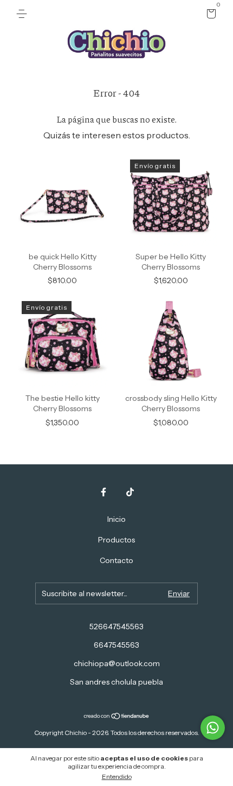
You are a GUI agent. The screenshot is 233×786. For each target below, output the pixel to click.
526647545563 (116, 626)
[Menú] (23, 14)
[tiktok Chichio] (130, 492)
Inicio (116, 519)
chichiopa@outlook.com (117, 663)
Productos (116, 540)
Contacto (116, 560)
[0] (209, 15)
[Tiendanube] (117, 716)
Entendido (117, 776)
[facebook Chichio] (103, 492)
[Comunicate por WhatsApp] (212, 727)
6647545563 (116, 645)
